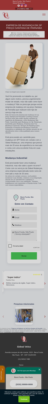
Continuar (24, 399)
